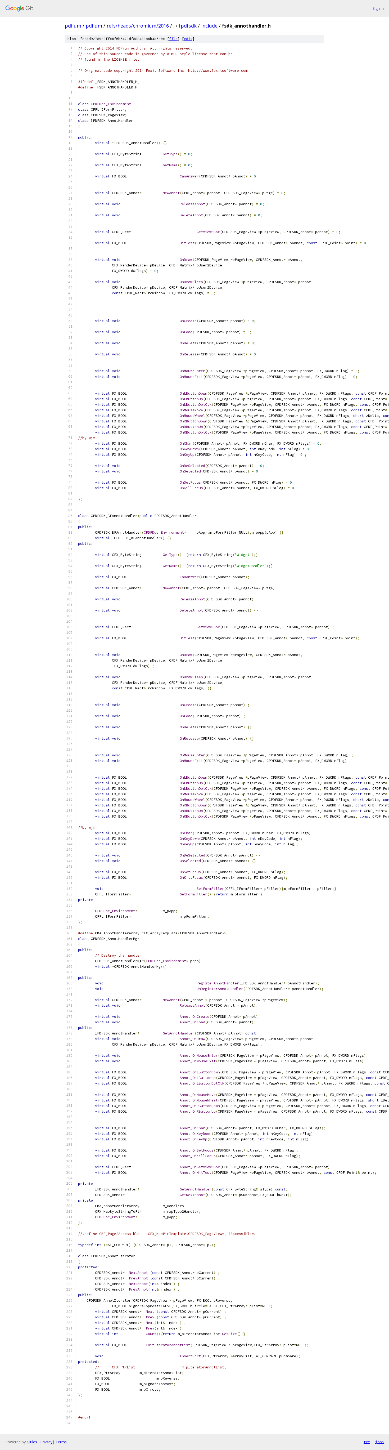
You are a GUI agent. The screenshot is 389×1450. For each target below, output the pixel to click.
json (379, 1441)
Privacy (46, 1441)
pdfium (73, 26)
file (173, 39)
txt (367, 1441)
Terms (61, 1441)
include (209, 26)
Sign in (378, 8)
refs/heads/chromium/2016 (138, 26)
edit (188, 39)
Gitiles (32, 1441)
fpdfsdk (188, 26)
